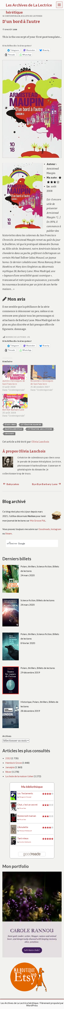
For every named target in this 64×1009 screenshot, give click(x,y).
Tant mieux (22, 838)
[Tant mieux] (13, 840)
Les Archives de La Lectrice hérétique (19, 1003)
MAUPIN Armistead (13, 429)
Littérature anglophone (40, 429)
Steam (8, 533)
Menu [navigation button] (59, 4)
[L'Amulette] (13, 829)
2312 (8, 758)
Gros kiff (9, 434)
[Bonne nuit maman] (13, 817)
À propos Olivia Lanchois (24, 451)
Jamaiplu (9, 767)
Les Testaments (25, 793)
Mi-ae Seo (22, 808)
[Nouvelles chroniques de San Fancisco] (43, 372)
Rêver (8, 771)
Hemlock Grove (13, 762)
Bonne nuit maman (26, 815)
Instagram (56, 529)
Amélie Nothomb (25, 842)
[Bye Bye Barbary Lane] (15, 401)
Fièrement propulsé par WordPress (45, 1004)
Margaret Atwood (25, 797)
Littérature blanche (31, 425)
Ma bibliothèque (32, 786)
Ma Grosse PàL (38, 520)
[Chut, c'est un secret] (13, 806)
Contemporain (12, 16)
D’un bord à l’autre (21, 21)
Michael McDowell (25, 831)
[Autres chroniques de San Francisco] (15, 372)
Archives (6, 736)
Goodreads (44, 529)
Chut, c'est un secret (27, 804)
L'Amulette (22, 827)
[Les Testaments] (13, 795)
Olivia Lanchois (40, 441)
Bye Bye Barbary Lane (13, 410)
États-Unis (10, 425)
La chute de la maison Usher (19, 776)
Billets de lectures (31, 16)
